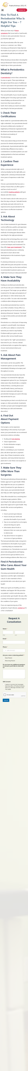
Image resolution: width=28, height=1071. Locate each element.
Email (5, 638)
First (4, 635)
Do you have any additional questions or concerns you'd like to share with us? (14, 666)
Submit (6, 700)
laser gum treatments (14, 247)
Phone (5, 647)
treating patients (14, 192)
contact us (21, 608)
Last (16, 635)
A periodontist (5, 77)
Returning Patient (10, 660)
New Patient (8, 658)
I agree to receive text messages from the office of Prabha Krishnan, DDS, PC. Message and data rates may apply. (15, 687)
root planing (16, 439)
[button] (2, 10)
